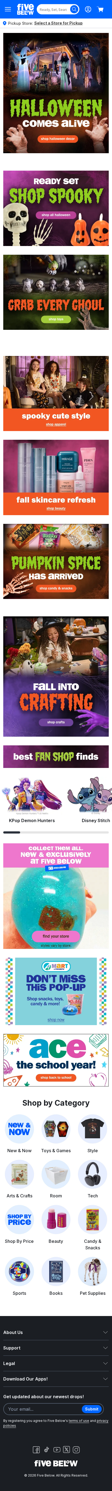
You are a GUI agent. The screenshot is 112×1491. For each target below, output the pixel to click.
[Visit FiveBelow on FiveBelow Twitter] (66, 1449)
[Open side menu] (8, 9)
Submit (91, 1409)
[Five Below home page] (25, 9)
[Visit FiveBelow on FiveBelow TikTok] (46, 1450)
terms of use (79, 1421)
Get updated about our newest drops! (43, 1396)
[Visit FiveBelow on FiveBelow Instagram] (76, 1450)
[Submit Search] (74, 9)
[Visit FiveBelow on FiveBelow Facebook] (36, 1450)
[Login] (88, 9)
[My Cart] (100, 9)
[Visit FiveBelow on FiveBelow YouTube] (57, 1450)
